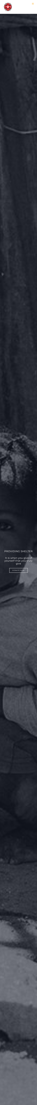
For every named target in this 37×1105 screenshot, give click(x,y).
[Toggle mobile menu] (33, 4)
